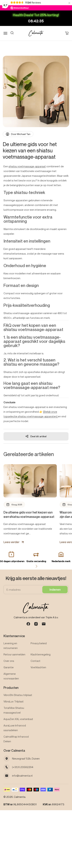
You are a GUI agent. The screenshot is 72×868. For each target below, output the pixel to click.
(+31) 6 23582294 (22, 767)
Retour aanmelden (14, 654)
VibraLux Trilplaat (13, 701)
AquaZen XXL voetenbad (18, 719)
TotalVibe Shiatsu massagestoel (13, 710)
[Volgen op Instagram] (36, 624)
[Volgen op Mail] (43, 623)
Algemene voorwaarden (11, 676)
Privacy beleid (39, 643)
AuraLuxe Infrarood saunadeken (14, 728)
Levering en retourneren (10, 645)
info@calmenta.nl (22, 775)
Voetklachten (38, 667)
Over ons (8, 660)
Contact (35, 660)
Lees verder (11, 542)
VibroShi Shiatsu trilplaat (17, 694)
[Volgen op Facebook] (28, 624)
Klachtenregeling (41, 654)
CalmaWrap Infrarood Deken (16, 739)
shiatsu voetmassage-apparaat (27, 166)
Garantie (8, 667)
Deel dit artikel (38, 436)
